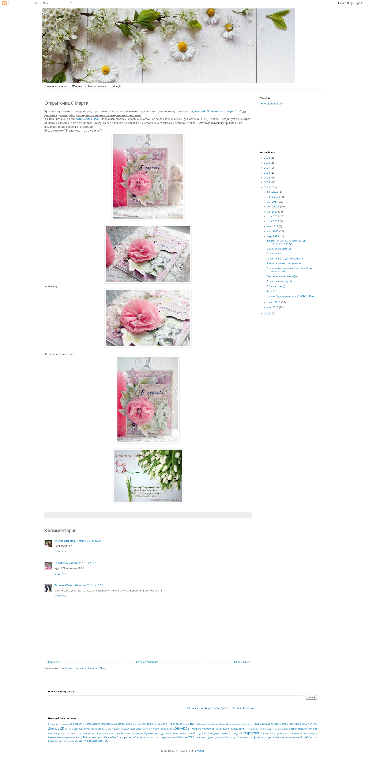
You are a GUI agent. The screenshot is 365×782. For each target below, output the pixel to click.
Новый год (194, 733)
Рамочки (61, 737)
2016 (267, 172)
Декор (222, 724)
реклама (70, 737)
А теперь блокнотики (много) (284, 263)
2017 (267, 167)
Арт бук (137, 724)
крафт (219, 729)
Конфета (196, 728)
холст (263, 737)
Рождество (89, 737)
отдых (237, 734)
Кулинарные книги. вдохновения (264, 729)
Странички (198, 737)
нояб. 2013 (274, 196)
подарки (284, 734)
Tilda (106, 741)
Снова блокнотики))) (279, 248)
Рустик (100, 737)
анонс (129, 724)
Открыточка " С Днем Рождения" (286, 258)
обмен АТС (227, 734)
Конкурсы (181, 728)
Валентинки (168, 723)
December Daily (55, 741)
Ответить (60, 551)
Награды (159, 733)
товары (233, 737)
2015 (267, 177)
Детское (53, 728)
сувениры (219, 737)
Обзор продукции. (211, 734)
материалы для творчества (93, 733)
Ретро (79, 737)
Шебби (307, 737)
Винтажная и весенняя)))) (282, 276)
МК (123, 733)
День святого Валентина (287, 724)
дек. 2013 (273, 191)
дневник (69, 729)
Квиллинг (147, 729)
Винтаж (195, 723)
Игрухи (125, 728)
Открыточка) (274, 253)
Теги (226, 737)
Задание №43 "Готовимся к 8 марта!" (213, 111)
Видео (186, 724)
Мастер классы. (97, 86)
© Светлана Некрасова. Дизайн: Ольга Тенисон (220, 708)
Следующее (52, 662)
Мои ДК (117, 86)
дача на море (208, 724)
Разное (52, 737)
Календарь (135, 728)
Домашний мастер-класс (87, 728)
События (181, 737)
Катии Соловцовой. (88, 119)
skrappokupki (96, 740)
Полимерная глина (299, 734)
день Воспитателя (245, 724)
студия (209, 737)
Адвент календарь (102, 724)
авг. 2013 (272, 211)
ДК (62, 728)
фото (256, 737)
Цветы (271, 737)
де (217, 724)
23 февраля (75, 724)
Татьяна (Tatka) (64, 585)
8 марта (87, 724)
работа (313, 734)
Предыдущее (242, 662)
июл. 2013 (273, 216)
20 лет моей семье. (58, 724)
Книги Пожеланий (162, 728)
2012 (267, 313)
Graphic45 (69, 741)
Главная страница (56, 86)
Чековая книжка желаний (288, 737)
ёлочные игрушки (111, 729)
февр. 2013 (274, 302)
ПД (277, 733)
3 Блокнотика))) (276, 286)
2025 (267, 157)
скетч (142, 737)
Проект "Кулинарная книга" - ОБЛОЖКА (290, 296)
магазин (302, 728)
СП (190, 737)
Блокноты (153, 723)
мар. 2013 (273, 236)
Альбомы (118, 723)
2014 (267, 182)
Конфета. (272, 291)
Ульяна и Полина (65, 540)
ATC (315, 737)
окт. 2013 (272, 201)
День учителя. (309, 724)
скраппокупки (168, 737)
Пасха (272, 734)
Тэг (251, 737)
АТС (144, 724)
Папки (264, 733)
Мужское (149, 733)
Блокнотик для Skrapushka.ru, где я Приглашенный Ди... (287, 242)
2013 (267, 187)
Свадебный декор (115, 737)
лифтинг (293, 728)
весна (179, 724)
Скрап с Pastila (153, 737)
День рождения (264, 723)
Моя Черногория (134, 734)
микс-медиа (114, 734)
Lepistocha (61, 563)
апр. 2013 (273, 231)
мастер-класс (69, 733)
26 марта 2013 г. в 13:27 (89, 585)
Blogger (199, 750)
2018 (267, 162)
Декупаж (230, 724)
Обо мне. (77, 86)
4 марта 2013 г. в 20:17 (82, 563)
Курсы (285, 729)
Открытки (250, 733)
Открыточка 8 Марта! (279, 281)
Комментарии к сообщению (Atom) (85, 668)
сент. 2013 (273, 206)
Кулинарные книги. (234, 728)
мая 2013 (273, 226)
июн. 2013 (273, 221)
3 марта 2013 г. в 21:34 (90, 540)
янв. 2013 (273, 307)
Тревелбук (243, 737)
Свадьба (132, 737)
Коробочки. (208, 728)
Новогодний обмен (175, 733)
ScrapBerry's (81, 740)
